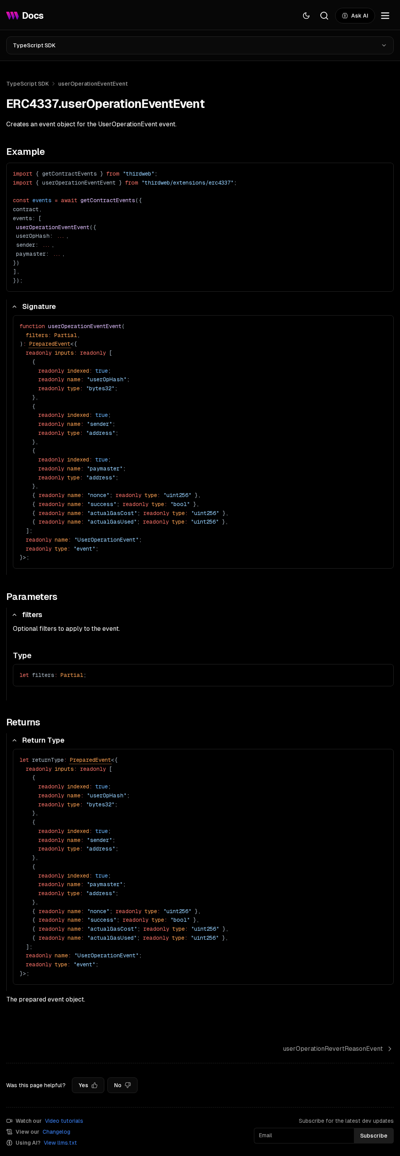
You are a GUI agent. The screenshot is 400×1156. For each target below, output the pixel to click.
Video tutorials (64, 1121)
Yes (83, 1085)
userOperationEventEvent (93, 84)
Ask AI (359, 16)
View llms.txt (60, 1143)
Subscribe (374, 1136)
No (117, 1085)
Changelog (56, 1132)
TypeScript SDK (34, 45)
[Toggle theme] (306, 15)
